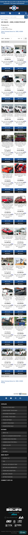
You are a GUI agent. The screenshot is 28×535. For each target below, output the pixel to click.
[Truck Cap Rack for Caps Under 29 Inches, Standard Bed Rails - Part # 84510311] (20, 351)
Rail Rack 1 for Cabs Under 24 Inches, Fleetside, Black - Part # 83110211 (20, 205)
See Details (7, 191)
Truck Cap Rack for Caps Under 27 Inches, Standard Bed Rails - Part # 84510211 (7, 358)
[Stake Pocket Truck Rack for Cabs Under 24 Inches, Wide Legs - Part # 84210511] (7, 321)
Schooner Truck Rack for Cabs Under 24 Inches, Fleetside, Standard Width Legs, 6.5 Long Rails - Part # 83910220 (20, 237)
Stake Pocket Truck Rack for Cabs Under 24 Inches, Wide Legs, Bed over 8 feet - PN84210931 (20, 328)
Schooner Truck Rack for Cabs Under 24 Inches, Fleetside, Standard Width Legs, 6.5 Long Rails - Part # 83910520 (7, 267)
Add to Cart (7, 189)
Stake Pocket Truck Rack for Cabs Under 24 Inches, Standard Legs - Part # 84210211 (7, 298)
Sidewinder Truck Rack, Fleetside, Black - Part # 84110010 (20, 267)
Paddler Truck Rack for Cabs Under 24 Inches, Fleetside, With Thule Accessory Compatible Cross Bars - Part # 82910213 (7, 207)
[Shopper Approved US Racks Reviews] (20, 393)
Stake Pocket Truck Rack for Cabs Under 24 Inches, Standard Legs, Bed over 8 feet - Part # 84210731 (20, 298)
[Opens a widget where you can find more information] (23, 532)
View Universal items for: (12, 381)
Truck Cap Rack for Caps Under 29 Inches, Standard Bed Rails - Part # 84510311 (20, 358)
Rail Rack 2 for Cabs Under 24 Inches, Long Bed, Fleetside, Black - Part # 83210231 (7, 237)
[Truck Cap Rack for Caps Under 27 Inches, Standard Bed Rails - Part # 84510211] (7, 351)
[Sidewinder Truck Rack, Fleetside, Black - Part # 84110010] (20, 260)
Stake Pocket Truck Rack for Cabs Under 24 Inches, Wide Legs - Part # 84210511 (7, 328)
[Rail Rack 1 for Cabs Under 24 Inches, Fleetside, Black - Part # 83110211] (20, 198)
